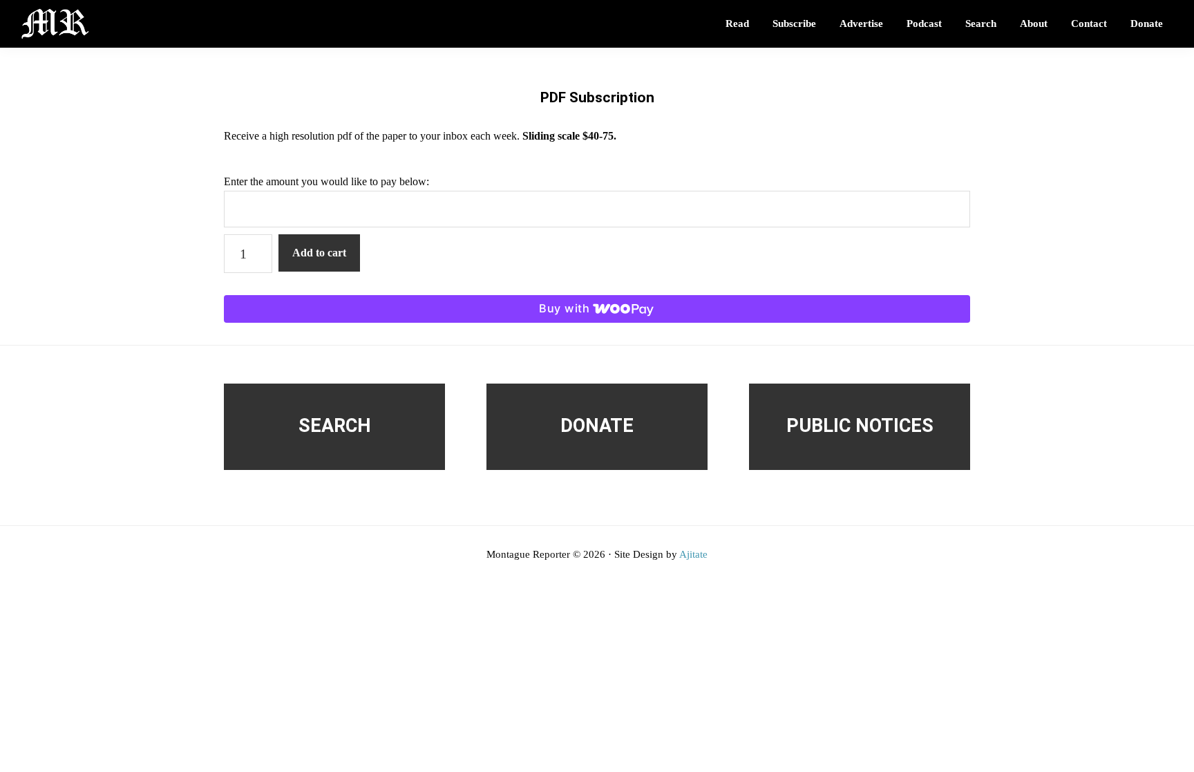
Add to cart (319, 252)
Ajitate (693, 554)
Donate (597, 426)
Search (334, 426)
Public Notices (860, 426)
